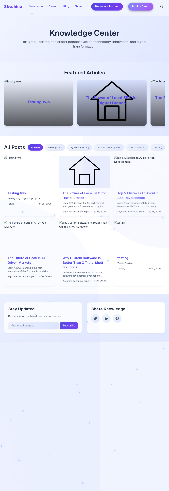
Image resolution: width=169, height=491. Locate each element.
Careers (53, 6)
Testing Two (55, 147)
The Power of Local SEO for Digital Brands (112, 100)
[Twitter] (95, 318)
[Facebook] (117, 318)
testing (122, 258)
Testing (157, 147)
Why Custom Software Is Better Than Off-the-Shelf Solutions (83, 262)
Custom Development (109, 147)
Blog (66, 6)
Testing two (38, 101)
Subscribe (69, 325)
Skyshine (13, 6)
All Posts (35, 147)
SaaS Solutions (137, 147)
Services (34, 6)
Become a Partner (107, 6)
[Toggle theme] (161, 6)
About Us (80, 6)
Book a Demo (140, 6)
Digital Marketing (79, 147)
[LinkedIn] (106, 318)
